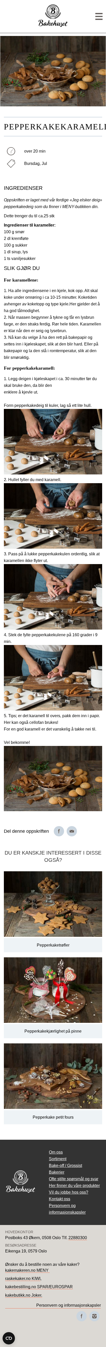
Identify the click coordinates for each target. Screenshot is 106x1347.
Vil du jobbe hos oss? (68, 1192)
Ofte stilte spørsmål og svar (73, 1179)
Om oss (56, 1152)
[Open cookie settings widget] (9, 1338)
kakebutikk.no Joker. (23, 1295)
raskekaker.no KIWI (22, 1278)
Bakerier (56, 1172)
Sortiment (57, 1159)
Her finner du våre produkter (74, 1185)
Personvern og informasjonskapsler (68, 1305)
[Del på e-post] (72, 831)
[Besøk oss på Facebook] (81, 1316)
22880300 (77, 1238)
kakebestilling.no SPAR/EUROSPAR (39, 1287)
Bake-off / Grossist (65, 1165)
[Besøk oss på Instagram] (94, 1316)
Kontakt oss (59, 1199)
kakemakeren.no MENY (27, 1270)
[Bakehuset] (53, 26)
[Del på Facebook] (59, 831)
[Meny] (99, 16)
